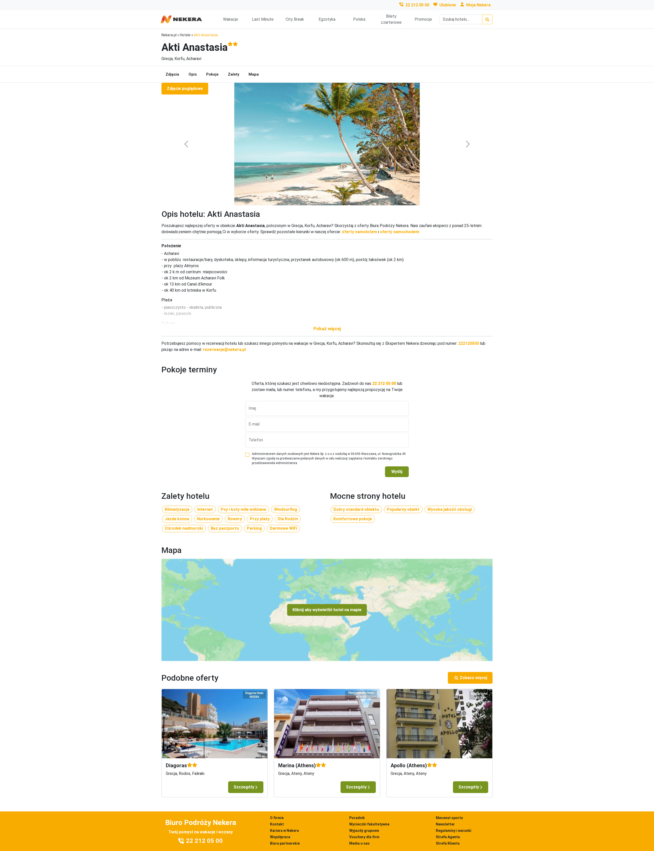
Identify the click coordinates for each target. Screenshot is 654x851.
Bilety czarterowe (391, 19)
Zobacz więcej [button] (473, 677)
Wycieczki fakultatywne (369, 824)
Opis (193, 74)
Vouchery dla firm (364, 837)
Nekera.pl (169, 35)
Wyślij (396, 471)
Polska (359, 19)
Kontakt (277, 824)
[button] (327, 328)
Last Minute (263, 19)
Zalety (233, 74)
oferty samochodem (399, 231)
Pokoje (212, 74)
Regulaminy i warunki (453, 831)
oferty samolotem (359, 231)
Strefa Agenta (448, 837)
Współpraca (280, 837)
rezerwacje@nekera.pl (224, 349)
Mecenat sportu (449, 818)
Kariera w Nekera (284, 831)
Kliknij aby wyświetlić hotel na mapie (327, 609)
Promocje (423, 19)
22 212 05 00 (417, 5)
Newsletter (445, 824)
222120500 (468, 343)
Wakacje (230, 19)
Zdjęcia (172, 74)
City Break (295, 19)
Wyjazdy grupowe (364, 831)
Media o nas (359, 843)
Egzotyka (327, 19)
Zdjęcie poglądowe (185, 88)
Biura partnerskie (285, 843)
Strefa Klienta (448, 843)
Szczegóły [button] (243, 787)
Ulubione (447, 5)
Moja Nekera (478, 5)
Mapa (254, 74)
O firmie (277, 818)
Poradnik (357, 818)
